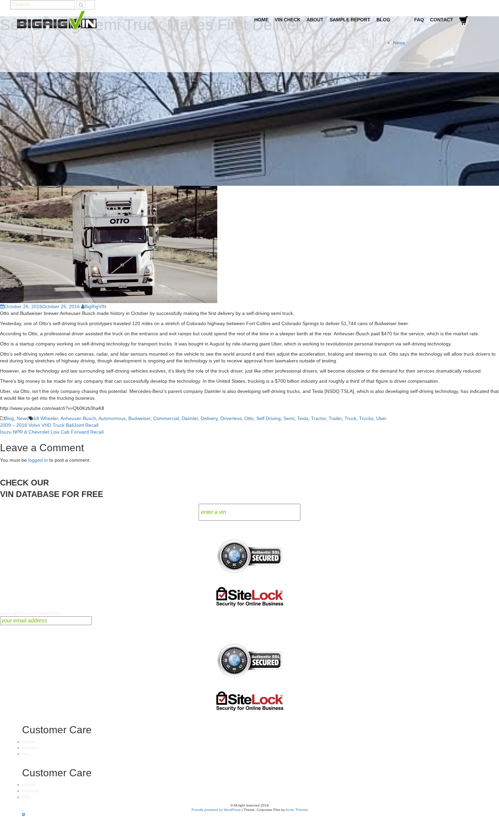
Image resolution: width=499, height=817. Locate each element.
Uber (381, 418)
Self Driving (268, 418)
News (399, 42)
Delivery (209, 418)
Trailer (335, 418)
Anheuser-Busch (78, 418)
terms (28, 741)
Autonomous (112, 418)
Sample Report (350, 19)
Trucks (366, 418)
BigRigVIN (95, 306)
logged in (38, 460)
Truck (350, 418)
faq (26, 753)
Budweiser (139, 418)
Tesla (302, 418)
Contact (441, 19)
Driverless (231, 418)
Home (261, 19)
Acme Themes (296, 810)
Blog (383, 19)
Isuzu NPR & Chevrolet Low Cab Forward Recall (52, 432)
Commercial (166, 418)
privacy (30, 747)
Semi (288, 418)
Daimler (190, 418)
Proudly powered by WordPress (216, 810)
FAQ (419, 19)
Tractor (318, 418)
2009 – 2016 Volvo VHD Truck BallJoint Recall (49, 425)
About (315, 19)
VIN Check (287, 19)
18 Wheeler (46, 418)
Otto (249, 418)
